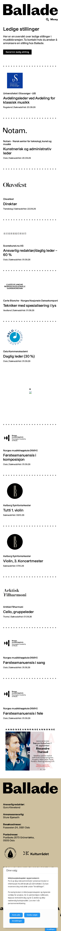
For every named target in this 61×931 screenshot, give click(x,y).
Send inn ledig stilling (17, 51)
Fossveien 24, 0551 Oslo (16, 827)
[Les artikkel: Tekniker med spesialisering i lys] (30, 288)
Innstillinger (51, 929)
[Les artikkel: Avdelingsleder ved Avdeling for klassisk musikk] (30, 85)
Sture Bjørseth (11, 817)
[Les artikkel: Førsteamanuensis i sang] (30, 645)
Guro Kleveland (11, 807)
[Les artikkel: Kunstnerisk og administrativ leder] (30, 136)
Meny (54, 19)
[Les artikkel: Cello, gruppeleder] (30, 594)
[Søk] (47, 19)
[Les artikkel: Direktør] (30, 187)
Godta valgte (32, 915)
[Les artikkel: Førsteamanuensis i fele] (30, 696)
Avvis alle (16, 915)
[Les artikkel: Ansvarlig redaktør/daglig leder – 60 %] (30, 237)
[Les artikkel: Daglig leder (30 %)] (30, 339)
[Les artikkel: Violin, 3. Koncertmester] (30, 544)
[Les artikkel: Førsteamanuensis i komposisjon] (30, 442)
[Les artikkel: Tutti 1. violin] (30, 493)
